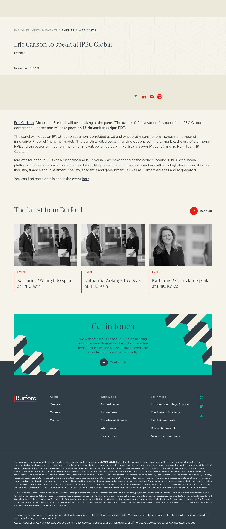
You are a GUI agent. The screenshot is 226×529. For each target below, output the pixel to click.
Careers (55, 412)
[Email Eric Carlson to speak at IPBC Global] (152, 96)
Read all (206, 211)
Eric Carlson (24, 123)
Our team (56, 404)
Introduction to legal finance (170, 404)
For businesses (110, 404)
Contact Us (118, 362)
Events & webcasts (79, 30)
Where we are (109, 428)
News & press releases (165, 436)
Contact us (57, 420)
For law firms (108, 412)
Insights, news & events (36, 30)
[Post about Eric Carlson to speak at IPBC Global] (136, 96)
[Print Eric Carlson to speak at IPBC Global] (160, 96)
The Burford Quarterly (165, 412)
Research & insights (163, 428)
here (85, 179)
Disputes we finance (113, 420)
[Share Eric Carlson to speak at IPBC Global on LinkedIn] (144, 96)
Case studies (108, 436)
